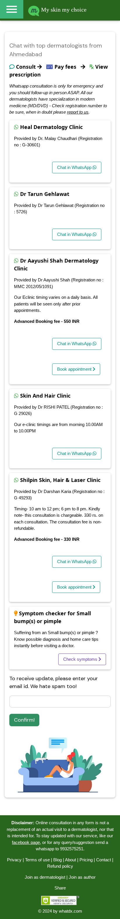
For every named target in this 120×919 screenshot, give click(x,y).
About (70, 859)
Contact (103, 859)
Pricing (86, 859)
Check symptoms (80, 659)
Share (60, 887)
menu (12, 9)
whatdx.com (70, 911)
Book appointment (75, 369)
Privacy (14, 859)
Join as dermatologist (45, 877)
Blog (57, 859)
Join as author (82, 877)
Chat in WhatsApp (75, 167)
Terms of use (37, 859)
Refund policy (60, 866)
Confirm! (24, 719)
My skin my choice (63, 9)
